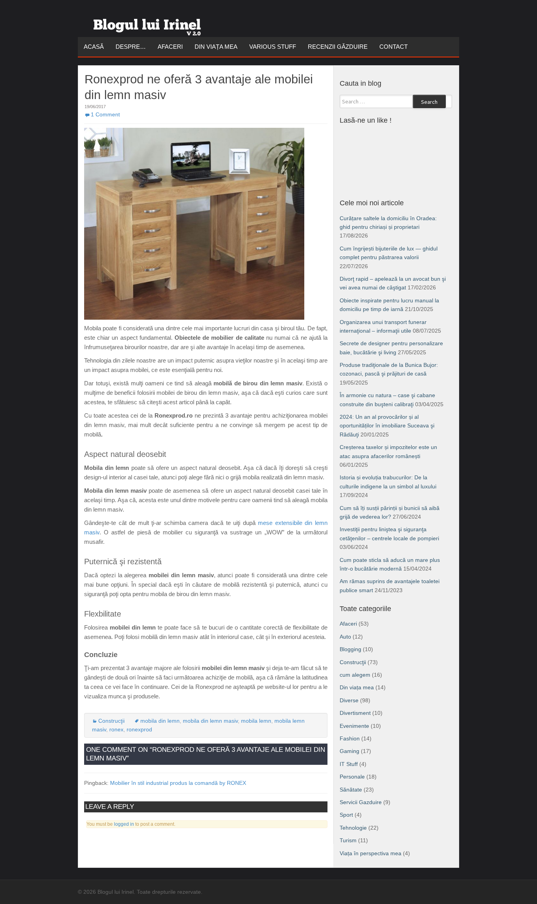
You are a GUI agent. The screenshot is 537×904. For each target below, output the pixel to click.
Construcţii (111, 721)
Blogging (350, 649)
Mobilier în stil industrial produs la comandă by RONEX (178, 783)
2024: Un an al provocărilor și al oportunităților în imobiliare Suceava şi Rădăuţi (387, 426)
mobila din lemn (160, 721)
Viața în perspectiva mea (370, 853)
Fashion (350, 738)
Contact (393, 46)
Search (429, 101)
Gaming (349, 751)
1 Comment (105, 114)
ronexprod (139, 729)
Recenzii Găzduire (338, 46)
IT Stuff (349, 764)
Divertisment (355, 713)
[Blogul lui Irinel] (148, 24)
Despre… (131, 46)
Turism (348, 840)
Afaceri (170, 46)
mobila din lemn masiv (210, 721)
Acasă (94, 46)
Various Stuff (272, 46)
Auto (345, 636)
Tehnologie (353, 828)
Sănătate (351, 789)
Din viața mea (216, 46)
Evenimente (354, 726)
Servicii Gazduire (361, 802)
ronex (116, 729)
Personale (352, 776)
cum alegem (355, 675)
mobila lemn (256, 721)
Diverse (349, 700)
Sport (346, 815)
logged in (124, 824)
